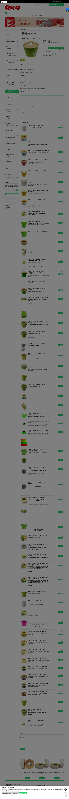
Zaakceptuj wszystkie (23, 793)
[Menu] (67, 788)
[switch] (66, 795)
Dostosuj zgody (15, 793)
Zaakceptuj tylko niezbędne (6, 793)
